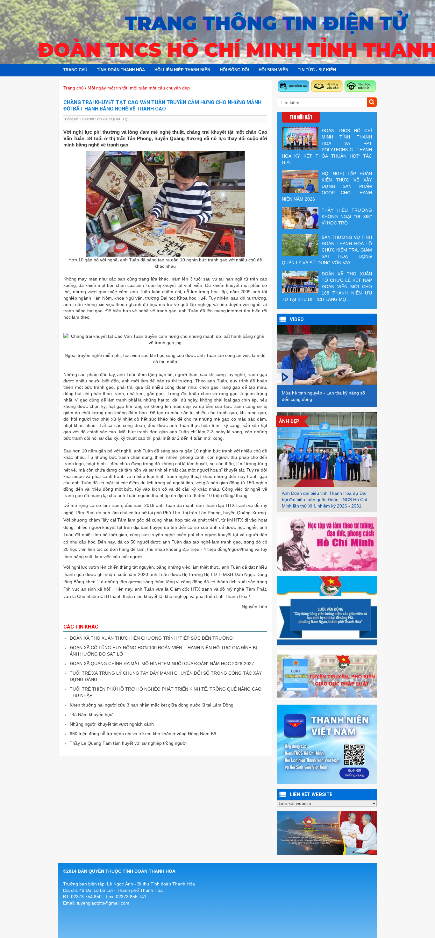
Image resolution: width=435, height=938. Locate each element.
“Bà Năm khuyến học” (92, 714)
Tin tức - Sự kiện (317, 70)
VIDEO (297, 319)
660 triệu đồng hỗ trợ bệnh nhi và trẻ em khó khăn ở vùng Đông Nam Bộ (143, 733)
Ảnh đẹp (289, 421)
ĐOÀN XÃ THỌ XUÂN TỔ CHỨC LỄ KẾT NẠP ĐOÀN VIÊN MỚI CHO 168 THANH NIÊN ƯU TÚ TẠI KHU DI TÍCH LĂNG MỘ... (327, 286)
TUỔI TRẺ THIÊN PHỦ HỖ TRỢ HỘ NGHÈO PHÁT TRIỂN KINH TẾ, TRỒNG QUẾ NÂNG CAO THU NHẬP (165, 692)
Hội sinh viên (273, 70)
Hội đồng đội (234, 70)
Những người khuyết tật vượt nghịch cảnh (112, 724)
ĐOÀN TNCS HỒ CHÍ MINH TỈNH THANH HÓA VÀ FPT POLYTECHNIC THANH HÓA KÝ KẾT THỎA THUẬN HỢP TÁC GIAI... (327, 146)
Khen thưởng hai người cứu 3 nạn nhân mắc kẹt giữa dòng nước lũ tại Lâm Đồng (151, 704)
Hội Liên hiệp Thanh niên (182, 70)
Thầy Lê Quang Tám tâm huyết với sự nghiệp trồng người (128, 743)
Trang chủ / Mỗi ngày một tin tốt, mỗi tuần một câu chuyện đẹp (126, 87)
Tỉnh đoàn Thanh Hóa (121, 70)
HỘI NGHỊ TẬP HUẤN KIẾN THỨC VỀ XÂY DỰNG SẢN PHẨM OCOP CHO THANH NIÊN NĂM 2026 (327, 186)
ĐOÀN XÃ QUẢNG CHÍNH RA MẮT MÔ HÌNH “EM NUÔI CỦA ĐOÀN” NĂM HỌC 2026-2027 (162, 663)
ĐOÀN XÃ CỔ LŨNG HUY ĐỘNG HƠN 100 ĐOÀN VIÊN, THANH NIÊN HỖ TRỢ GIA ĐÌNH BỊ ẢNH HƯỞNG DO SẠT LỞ (163, 651)
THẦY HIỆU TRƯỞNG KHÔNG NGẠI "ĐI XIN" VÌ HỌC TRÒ (347, 216)
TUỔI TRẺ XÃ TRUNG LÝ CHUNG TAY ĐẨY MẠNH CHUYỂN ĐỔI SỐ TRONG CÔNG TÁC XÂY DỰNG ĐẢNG (166, 676)
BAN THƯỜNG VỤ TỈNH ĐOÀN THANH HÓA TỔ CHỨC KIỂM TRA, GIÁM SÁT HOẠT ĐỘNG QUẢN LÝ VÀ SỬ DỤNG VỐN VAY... (327, 250)
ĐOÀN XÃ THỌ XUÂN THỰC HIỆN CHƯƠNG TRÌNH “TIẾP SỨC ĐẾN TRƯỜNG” (152, 638)
